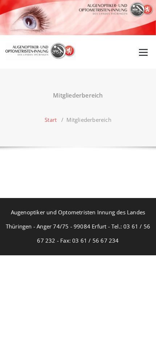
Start (51, 119)
